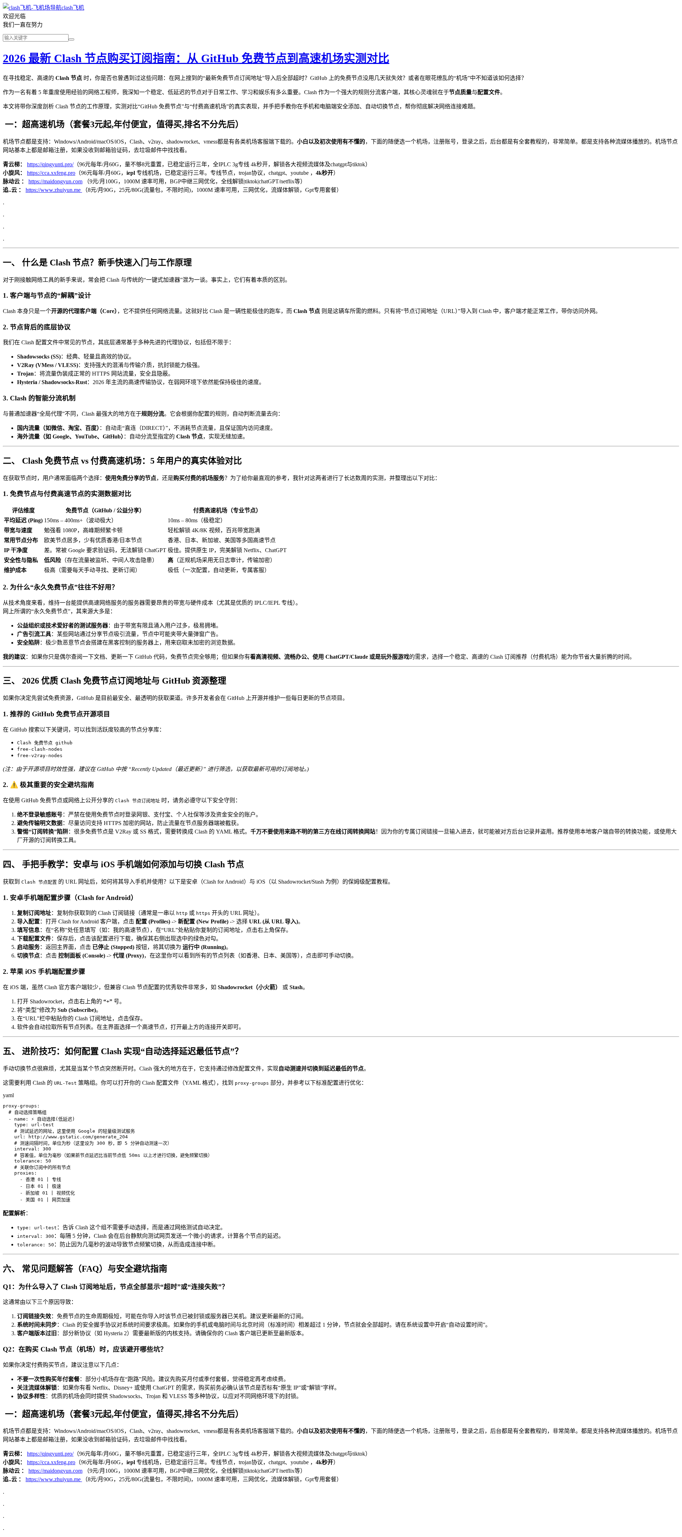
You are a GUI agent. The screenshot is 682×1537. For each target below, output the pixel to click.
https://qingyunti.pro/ (50, 164)
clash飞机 (72, 8)
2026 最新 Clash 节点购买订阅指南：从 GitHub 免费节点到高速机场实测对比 (196, 58)
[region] (341, 540)
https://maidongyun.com (55, 181)
